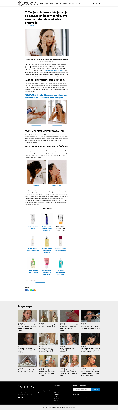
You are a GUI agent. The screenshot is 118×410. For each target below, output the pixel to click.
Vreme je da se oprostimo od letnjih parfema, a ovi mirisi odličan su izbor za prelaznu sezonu (68, 372)
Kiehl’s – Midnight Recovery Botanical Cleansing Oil (47, 228)
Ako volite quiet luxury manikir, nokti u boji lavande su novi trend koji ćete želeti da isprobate (69, 327)
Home (41, 3)
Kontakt (75, 397)
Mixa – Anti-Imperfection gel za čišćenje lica (60, 272)
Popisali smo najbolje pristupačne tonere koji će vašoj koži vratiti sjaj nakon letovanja (47, 372)
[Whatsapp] (31, 290)
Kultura (65, 3)
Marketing (82, 397)
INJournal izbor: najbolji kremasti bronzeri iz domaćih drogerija (26, 350)
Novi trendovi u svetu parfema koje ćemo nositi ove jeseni (48, 326)
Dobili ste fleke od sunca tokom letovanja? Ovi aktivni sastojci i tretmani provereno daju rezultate (27, 327)
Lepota (52, 3)
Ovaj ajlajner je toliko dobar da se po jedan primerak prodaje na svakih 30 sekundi (90, 350)
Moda (46, 3)
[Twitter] (28, 290)
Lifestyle (58, 3)
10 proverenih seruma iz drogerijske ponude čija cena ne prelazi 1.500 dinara (48, 350)
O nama (88, 397)
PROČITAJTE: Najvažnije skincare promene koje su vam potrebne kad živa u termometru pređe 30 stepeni (46, 96)
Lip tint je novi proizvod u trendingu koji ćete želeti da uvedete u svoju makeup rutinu (90, 326)
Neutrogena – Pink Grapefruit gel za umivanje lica (46, 272)
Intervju (56, 398)
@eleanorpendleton (36, 125)
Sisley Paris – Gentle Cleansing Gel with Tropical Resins (47, 250)
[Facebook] (94, 3)
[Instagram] (96, 3)
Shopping (71, 3)
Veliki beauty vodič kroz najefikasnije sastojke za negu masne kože (69, 350)
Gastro (78, 3)
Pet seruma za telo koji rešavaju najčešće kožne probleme (27, 371)
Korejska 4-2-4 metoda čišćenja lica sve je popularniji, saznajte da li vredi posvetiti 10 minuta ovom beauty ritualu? (90, 372)
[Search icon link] (99, 3)
